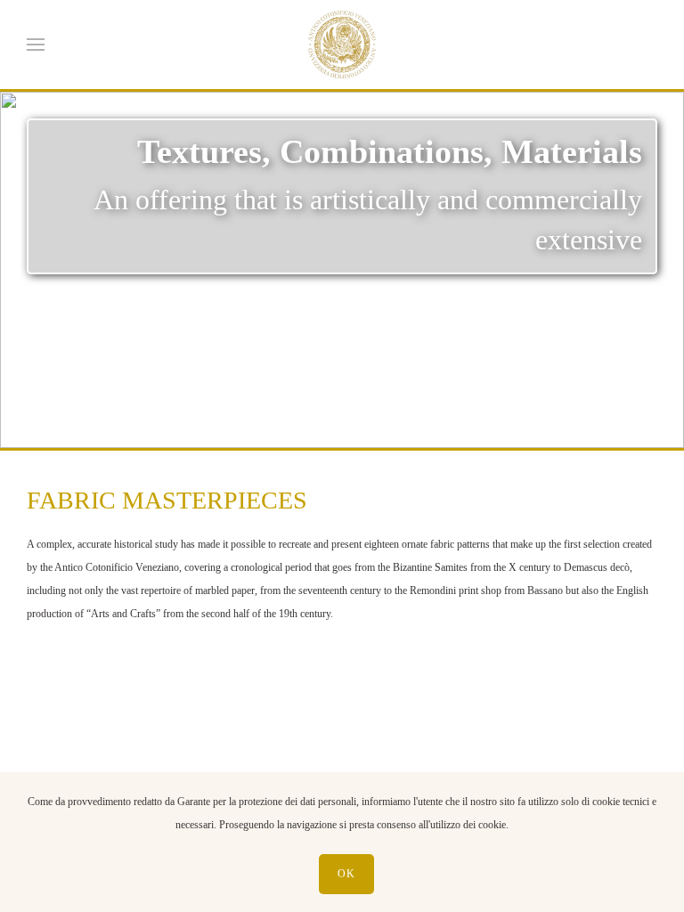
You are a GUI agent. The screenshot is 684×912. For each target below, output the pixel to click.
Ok (346, 873)
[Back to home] (342, 44)
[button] (36, 44)
